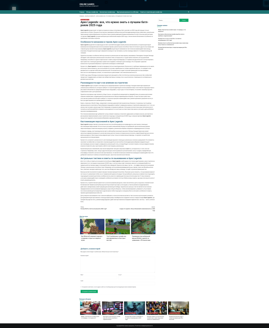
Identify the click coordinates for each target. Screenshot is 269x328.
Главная (82, 12)
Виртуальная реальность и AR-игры (127, 12)
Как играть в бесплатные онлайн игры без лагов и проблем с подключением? (171, 34)
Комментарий (85, 255)
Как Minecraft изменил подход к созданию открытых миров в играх (91, 238)
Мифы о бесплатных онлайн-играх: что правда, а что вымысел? (172, 30)
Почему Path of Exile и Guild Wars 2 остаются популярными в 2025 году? (169, 39)
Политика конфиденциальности (144, 325)
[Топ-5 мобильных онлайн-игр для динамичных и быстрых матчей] (117, 226)
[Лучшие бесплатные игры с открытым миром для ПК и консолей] (178, 308)
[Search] (188, 12)
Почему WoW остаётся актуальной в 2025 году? (94, 207)
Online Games (87, 4)
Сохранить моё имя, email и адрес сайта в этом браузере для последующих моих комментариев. (109, 286)
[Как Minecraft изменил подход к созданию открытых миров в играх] (92, 226)
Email (120, 274)
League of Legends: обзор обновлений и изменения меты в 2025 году (137, 208)
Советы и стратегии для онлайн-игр (151, 12)
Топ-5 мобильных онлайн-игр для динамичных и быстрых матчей (116, 238)
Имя (82, 274)
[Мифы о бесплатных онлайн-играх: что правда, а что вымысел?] (90, 308)
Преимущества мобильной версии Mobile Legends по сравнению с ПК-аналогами (141, 238)
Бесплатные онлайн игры (107, 12)
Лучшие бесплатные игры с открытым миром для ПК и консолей (172, 48)
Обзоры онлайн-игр (92, 12)
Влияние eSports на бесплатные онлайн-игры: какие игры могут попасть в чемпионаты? (173, 43)
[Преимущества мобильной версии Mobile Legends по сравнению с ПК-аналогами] (143, 226)
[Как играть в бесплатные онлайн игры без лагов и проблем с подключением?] (112, 308)
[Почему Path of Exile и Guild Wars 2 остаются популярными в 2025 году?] (134, 308)
